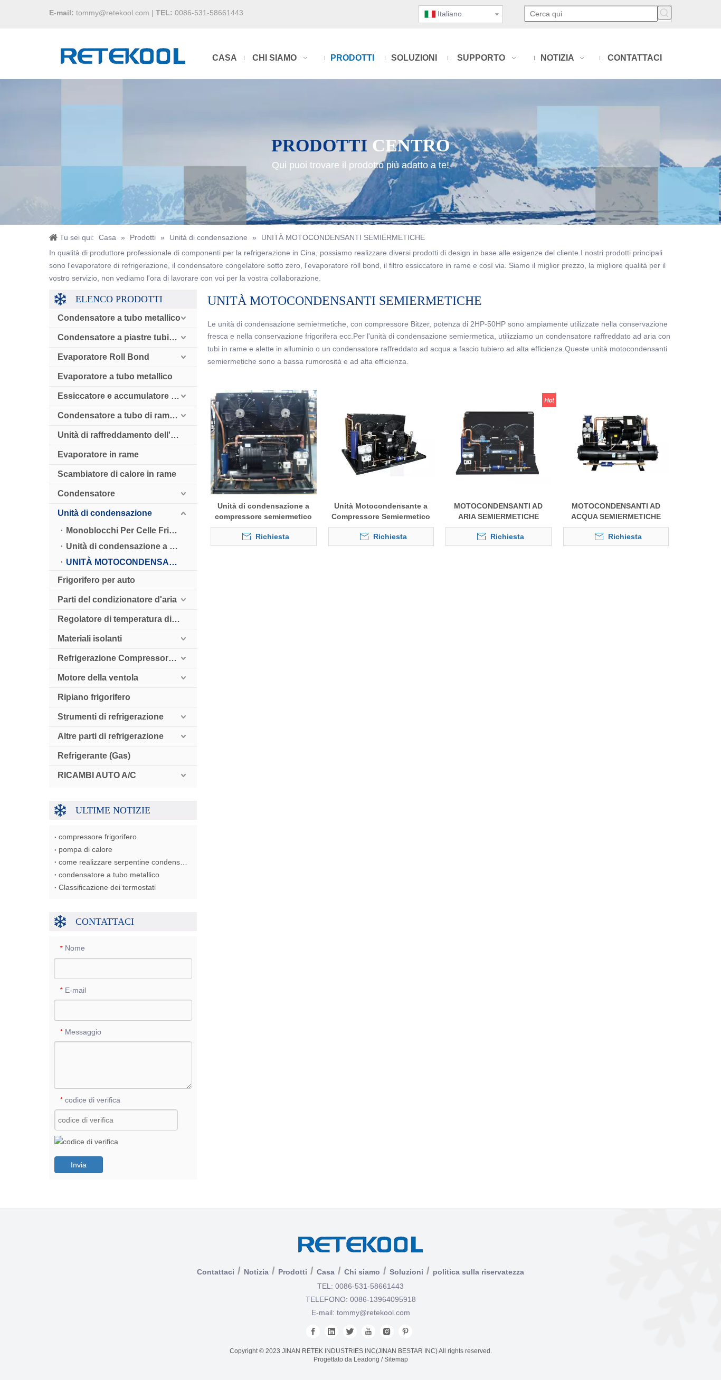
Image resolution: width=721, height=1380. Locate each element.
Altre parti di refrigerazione (111, 736)
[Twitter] (350, 1331)
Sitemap (396, 1359)
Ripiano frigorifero (94, 697)
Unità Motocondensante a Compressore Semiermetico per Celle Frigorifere (380, 512)
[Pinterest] (405, 1331)
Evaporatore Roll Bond (103, 356)
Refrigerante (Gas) (94, 755)
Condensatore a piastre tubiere (120, 337)
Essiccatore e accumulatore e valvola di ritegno (127, 395)
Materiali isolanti (90, 638)
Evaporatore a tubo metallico (115, 376)
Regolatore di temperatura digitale (125, 619)
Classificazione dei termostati (107, 887)
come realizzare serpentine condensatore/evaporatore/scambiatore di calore (123, 862)
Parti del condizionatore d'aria (117, 599)
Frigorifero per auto (96, 580)
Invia (79, 1165)
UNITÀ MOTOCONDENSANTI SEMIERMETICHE (131, 562)
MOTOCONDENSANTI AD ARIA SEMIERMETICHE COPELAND (498, 512)
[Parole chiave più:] (664, 13)
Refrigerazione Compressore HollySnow (127, 658)
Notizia (256, 1272)
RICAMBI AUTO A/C (97, 775)
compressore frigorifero (98, 836)
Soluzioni (406, 1272)
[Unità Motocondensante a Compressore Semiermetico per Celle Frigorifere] (381, 441)
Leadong (367, 1359)
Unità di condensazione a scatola (131, 546)
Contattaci (215, 1272)
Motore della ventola (98, 677)
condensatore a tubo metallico (109, 874)
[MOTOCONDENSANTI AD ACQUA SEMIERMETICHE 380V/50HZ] (616, 441)
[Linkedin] (331, 1331)
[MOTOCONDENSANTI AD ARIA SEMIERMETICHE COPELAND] (498, 441)
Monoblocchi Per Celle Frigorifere (131, 530)
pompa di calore (85, 849)
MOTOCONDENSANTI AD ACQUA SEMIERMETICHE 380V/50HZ (616, 512)
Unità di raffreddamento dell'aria (121, 434)
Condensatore (86, 493)
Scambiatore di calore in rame (117, 473)
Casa (326, 1272)
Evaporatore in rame (98, 454)
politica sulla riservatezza (478, 1272)
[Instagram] (387, 1331)
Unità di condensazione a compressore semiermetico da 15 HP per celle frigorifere (264, 512)
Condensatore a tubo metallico (119, 317)
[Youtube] (368, 1331)
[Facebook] (313, 1331)
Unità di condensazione (105, 513)
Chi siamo (362, 1272)
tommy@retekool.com (112, 12)
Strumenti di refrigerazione (111, 716)
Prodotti (292, 1272)
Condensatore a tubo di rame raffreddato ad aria (127, 415)
